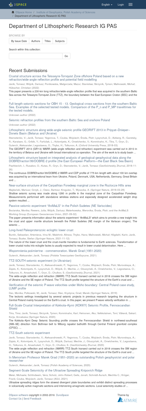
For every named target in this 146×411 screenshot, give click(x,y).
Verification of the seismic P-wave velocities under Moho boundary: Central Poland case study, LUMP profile (72, 286)
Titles (48, 41)
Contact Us (15, 398)
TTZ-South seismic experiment (29, 332)
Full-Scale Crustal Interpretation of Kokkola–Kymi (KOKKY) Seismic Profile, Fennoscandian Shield (69, 307)
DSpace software (18, 395)
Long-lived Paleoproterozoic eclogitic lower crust (41, 230)
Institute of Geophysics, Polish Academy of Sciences (65, 12)
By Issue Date (19, 41)
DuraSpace (62, 395)
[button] (107, 4)
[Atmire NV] (127, 399)
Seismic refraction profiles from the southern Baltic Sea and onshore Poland (59, 120)
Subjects (60, 41)
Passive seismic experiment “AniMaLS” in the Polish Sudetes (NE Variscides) (60, 205)
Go (66, 56)
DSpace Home (23, 12)
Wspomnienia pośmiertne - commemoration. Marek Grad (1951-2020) (55, 250)
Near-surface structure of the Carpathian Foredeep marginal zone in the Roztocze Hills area (70, 185)
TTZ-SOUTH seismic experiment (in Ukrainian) (40, 260)
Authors (35, 41)
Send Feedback (32, 398)
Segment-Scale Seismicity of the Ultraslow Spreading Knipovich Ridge (55, 370)
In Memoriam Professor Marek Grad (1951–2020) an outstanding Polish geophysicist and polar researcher (72, 359)
